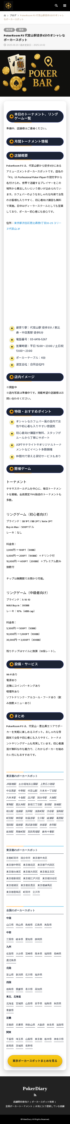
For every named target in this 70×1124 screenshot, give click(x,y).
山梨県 (29, 1038)
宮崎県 (29, 953)
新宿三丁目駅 (35, 804)
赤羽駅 (53, 824)
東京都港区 (12, 885)
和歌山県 (30, 1024)
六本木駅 (11, 797)
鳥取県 (48, 924)
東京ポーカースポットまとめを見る (35, 1061)
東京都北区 (29, 864)
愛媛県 (19, 989)
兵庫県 (19, 1024)
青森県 (10, 1010)
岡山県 (19, 924)
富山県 (10, 974)
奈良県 (50, 1024)
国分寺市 (25, 857)
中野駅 (22, 790)
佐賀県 (10, 953)
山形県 (29, 1003)
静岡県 (38, 939)
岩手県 (38, 1003)
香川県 (29, 989)
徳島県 (10, 989)
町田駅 (10, 817)
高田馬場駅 (34, 831)
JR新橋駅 (11, 783)
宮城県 (19, 1003)
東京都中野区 (13, 864)
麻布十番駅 (48, 831)
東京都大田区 (30, 871)
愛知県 (29, 939)
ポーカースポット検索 (43, 1102)
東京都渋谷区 (49, 878)
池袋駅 (19, 811)
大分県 (19, 953)
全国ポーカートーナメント (19, 1106)
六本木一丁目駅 (48, 790)
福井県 (38, 974)
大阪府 (41, 1024)
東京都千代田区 (46, 864)
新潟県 (19, 974)
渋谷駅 (50, 811)
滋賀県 (60, 1024)
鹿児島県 (11, 960)
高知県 (38, 989)
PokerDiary (35, 1088)
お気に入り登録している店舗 (49, 1106)
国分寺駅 (42, 797)
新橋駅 (57, 804)
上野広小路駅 (47, 783)
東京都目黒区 (28, 885)
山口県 (10, 924)
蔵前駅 (19, 824)
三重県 (10, 939)
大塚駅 (53, 797)
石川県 (29, 974)
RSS (35, 1095)
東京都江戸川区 (31, 878)
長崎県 (57, 953)
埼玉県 (19, 1038)
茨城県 (19, 1045)
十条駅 (22, 797)
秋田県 (57, 1003)
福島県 (48, 1003)
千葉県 (10, 1038)
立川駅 (41, 817)
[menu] (64, 5)
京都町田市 (12, 857)
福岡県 (48, 953)
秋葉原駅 (30, 817)
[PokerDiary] (8, 5)
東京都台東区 (13, 871)
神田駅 (19, 817)
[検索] (56, 5)
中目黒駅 (11, 790)
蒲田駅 (10, 824)
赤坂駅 (43, 824)
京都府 (10, 1024)
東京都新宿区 (13, 878)
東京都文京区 (47, 871)
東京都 (9, 29)
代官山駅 (33, 790)
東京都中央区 (40, 857)
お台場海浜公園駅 (28, 783)
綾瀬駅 (50, 817)
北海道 (10, 1003)
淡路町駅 (40, 811)
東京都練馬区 (45, 885)
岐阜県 (19, 939)
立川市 (36, 891)
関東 (21, 29)
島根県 (29, 924)
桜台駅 (10, 811)
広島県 (38, 924)
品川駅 (31, 797)
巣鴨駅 (10, 804)
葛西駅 (60, 817)
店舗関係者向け (21, 1102)
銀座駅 (10, 831)
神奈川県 (59, 1038)
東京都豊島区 (13, 891)
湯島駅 (60, 811)
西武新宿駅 (31, 824)
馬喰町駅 (21, 831)
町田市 (26, 891)
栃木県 (48, 1038)
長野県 (29, 1045)
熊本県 (38, 953)
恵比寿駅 (21, 804)
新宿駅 (48, 804)
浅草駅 (29, 811)
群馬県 (10, 1045)
